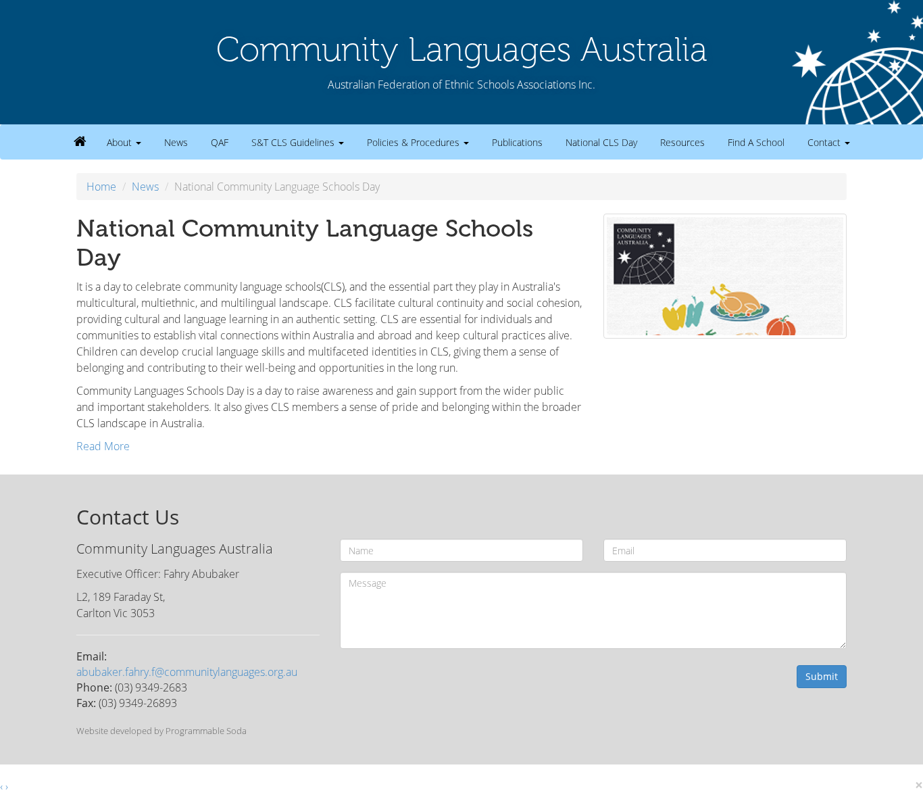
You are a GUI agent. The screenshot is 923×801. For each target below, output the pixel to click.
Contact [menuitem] (825, 142)
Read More (103, 446)
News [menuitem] (176, 142)
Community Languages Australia (461, 49)
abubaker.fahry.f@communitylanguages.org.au (186, 671)
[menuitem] (80, 141)
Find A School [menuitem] (756, 142)
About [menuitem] (120, 142)
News (145, 186)
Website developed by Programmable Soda (161, 731)
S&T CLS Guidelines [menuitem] (294, 142)
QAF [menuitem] (219, 142)
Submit (821, 676)
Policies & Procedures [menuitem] (414, 142)
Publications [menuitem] (517, 142)
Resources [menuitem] (682, 142)
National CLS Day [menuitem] (601, 142)
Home (101, 186)
